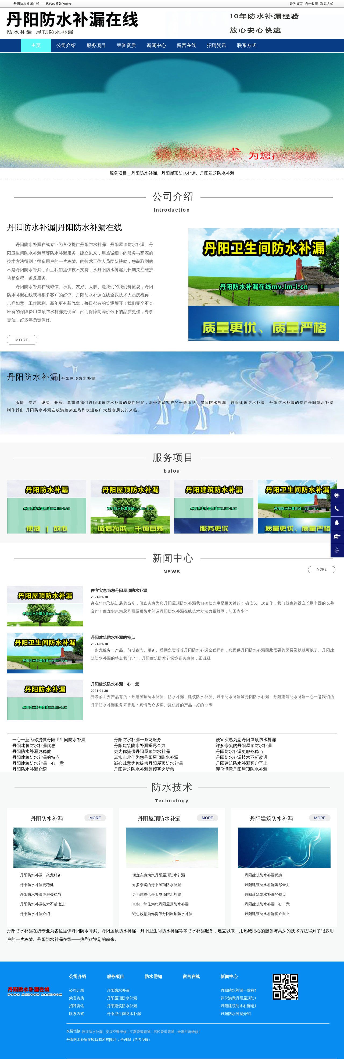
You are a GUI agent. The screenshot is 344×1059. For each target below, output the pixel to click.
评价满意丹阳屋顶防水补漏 (241, 769)
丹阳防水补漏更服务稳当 (239, 751)
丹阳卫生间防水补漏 (124, 1013)
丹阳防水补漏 (47, 818)
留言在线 (191, 976)
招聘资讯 (76, 1006)
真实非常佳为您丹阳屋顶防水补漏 (146, 757)
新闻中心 (229, 976)
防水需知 (153, 976)
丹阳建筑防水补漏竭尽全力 (140, 745)
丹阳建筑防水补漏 (271, 818)
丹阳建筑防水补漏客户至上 (241, 763)
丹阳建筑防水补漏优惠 (33, 745)
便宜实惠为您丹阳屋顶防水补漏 (119, 590)
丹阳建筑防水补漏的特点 (113, 637)
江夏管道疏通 (140, 1031)
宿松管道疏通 (163, 1031)
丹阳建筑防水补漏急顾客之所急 (144, 769)
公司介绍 (77, 976)
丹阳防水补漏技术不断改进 (241, 757)
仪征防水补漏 (92, 1031)
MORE (22, 340)
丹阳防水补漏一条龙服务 (137, 739)
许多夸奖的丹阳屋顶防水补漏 (244, 745)
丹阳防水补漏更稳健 (31, 751)
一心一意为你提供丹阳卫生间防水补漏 (48, 739)
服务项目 (115, 976)
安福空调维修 (116, 1031)
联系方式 (326, 4)
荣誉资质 (76, 998)
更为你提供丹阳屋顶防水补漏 (142, 751)
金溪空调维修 (187, 1031)
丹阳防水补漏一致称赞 (239, 990)
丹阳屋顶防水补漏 (159, 818)
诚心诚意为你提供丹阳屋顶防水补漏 (148, 763)
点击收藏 (311, 4)
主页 (36, 45)
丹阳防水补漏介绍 (29, 769)
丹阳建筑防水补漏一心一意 (115, 684)
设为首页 (296, 4)
